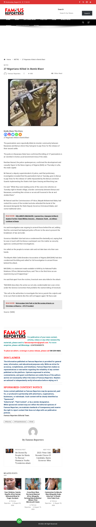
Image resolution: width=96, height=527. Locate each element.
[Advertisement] (48, 42)
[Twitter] (13, 134)
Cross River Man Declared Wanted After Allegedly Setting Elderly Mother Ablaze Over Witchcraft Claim (33, 497)
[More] (20, 134)
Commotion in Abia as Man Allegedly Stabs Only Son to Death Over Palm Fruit (53, 495)
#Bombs (8, 422)
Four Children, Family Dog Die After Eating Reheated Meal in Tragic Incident (13, 495)
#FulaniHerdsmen (20, 422)
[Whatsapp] (16, 134)
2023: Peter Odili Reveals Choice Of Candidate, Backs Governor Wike (43, 455)
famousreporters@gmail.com (36, 343)
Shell (31, 422)
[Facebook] (5, 134)
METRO (6, 65)
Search (61, 9)
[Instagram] (9, 134)
